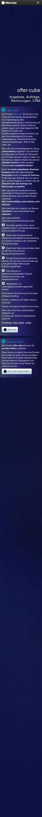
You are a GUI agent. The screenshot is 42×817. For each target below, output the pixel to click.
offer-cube (17, 114)
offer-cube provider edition (18, 371)
